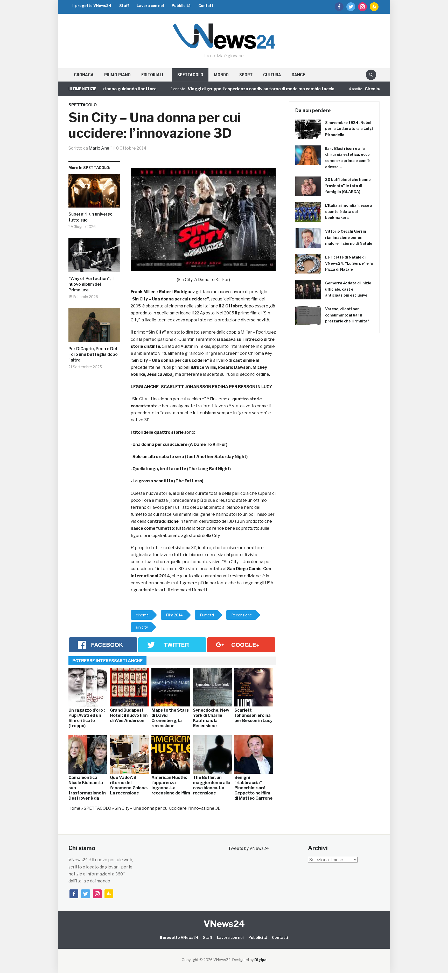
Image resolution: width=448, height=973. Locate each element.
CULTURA (272, 74)
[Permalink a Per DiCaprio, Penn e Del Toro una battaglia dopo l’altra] (94, 327)
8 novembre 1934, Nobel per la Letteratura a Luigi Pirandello (349, 128)
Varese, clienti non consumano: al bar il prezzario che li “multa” (347, 315)
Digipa (260, 959)
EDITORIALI (152, 74)
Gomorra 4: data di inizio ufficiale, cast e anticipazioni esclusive (348, 289)
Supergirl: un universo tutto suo (90, 217)
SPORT (246, 74)
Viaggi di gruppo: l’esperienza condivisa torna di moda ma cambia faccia (233, 88)
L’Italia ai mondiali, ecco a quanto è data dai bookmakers (348, 211)
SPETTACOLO (190, 74)
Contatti (206, 5)
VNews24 (224, 923)
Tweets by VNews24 (248, 848)
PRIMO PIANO (117, 74)
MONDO (221, 74)
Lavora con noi (150, 5)
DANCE (298, 74)
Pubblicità (181, 5)
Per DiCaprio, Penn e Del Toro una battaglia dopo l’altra (93, 354)
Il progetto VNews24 (91, 5)
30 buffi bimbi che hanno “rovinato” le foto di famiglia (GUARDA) (348, 185)
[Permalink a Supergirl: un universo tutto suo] (94, 193)
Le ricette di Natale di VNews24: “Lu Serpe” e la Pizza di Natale (349, 263)
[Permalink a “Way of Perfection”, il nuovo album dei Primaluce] (94, 257)
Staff (124, 5)
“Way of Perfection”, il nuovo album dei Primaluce (91, 284)
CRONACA (84, 74)
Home (74, 808)
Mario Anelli (101, 148)
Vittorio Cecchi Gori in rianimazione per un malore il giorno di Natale (348, 237)
